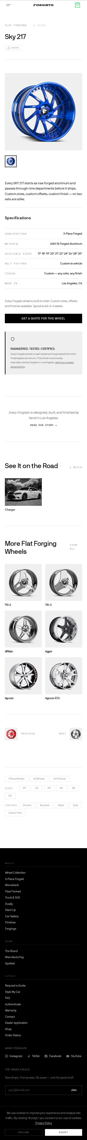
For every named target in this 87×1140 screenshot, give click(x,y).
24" (49, 788)
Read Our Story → (43, 425)
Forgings (10, 928)
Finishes (10, 922)
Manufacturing (14, 957)
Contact (10, 1016)
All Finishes (59, 778)
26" (61, 788)
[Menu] (9, 5)
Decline (23, 1132)
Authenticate (13, 1004)
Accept (63, 1132)
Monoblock (12, 885)
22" (37, 788)
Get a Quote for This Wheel (43, 318)
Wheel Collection (15, 872)
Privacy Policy (43, 1123)
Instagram (16, 1056)
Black (61, 805)
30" (10, 795)
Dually (9, 903)
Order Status (13, 1035)
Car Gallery (12, 916)
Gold (75, 805)
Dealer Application (16, 1022)
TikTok (35, 1056)
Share (15, 48)
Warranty (10, 1010)
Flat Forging (15, 25)
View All (73, 547)
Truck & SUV (12, 897)
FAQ (7, 998)
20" (24, 788)
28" (73, 788)
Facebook (55, 1056)
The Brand (11, 951)
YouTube (76, 1056)
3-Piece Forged (14, 879)
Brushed (44, 805)
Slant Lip (10, 910)
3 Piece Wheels (16, 778)
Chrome (27, 805)
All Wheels (39, 778)
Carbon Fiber (15, 813)
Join (74, 1090)
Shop (8, 1029)
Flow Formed (13, 891)
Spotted (10, 963)
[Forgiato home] (43, 5)
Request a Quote (15, 985)
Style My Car (12, 991)
